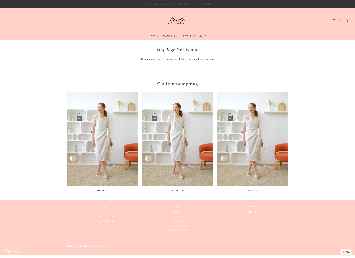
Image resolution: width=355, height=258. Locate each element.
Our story (102, 211)
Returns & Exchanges (177, 230)
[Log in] (340, 20)
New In (154, 36)
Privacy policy (177, 221)
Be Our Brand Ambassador (102, 221)
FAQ (102, 216)
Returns (189, 36)
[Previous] (133, 4)
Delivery (177, 211)
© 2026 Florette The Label (77, 246)
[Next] (222, 4)
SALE (202, 36)
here (189, 59)
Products (102, 190)
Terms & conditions (177, 225)
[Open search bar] (334, 20)
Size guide (177, 216)
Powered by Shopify (95, 246)
